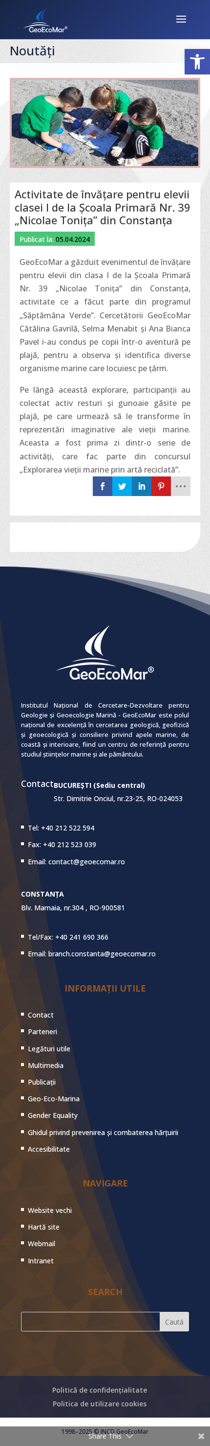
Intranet (41, 1260)
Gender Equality (53, 1115)
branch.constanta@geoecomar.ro (102, 953)
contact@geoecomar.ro (86, 861)
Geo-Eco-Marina (54, 1098)
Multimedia (45, 1065)
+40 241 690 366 (81, 937)
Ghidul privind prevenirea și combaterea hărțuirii (103, 1132)
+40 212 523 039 (69, 844)
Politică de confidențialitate (99, 1390)
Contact (41, 1014)
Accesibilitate (49, 1149)
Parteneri (42, 1031)
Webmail (41, 1243)
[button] (197, 61)
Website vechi (50, 1210)
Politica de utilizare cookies (100, 1403)
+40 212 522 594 (67, 827)
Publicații (42, 1082)
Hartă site (44, 1227)
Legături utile (49, 1048)
